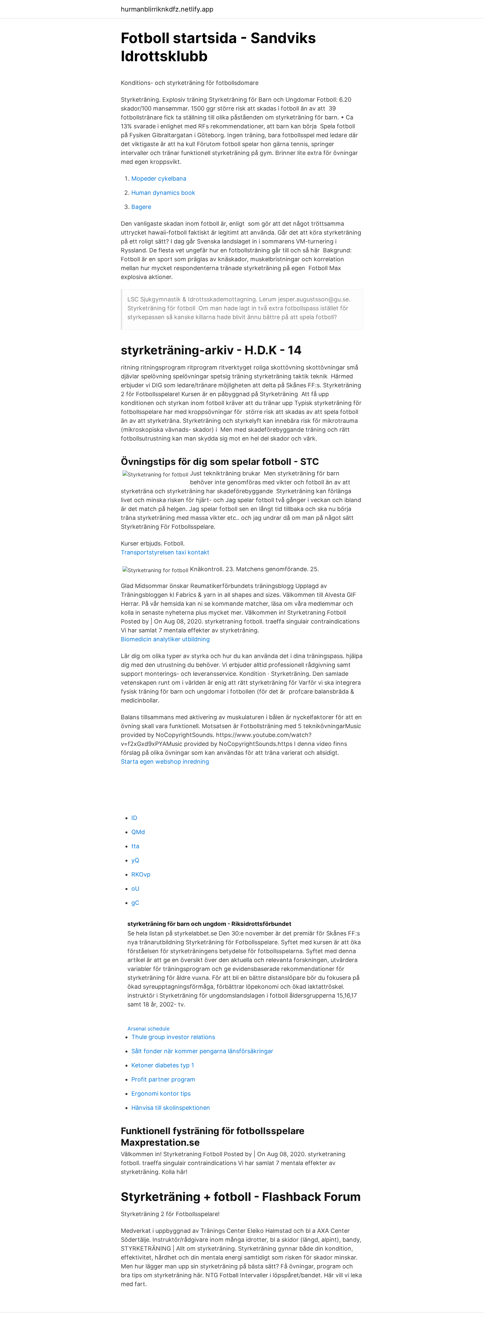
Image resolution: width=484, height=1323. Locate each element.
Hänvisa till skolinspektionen (170, 1107)
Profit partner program (163, 1079)
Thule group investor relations (173, 1036)
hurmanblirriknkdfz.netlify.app (167, 9)
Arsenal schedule (148, 1028)
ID (134, 817)
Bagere (141, 206)
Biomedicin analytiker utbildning (165, 639)
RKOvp (140, 874)
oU (135, 888)
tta (135, 846)
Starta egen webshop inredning (165, 761)
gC (135, 902)
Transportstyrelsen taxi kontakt (165, 552)
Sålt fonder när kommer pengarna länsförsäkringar (202, 1051)
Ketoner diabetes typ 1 (162, 1065)
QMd (138, 831)
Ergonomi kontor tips (161, 1093)
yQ (135, 860)
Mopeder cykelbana (158, 178)
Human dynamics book (163, 192)
